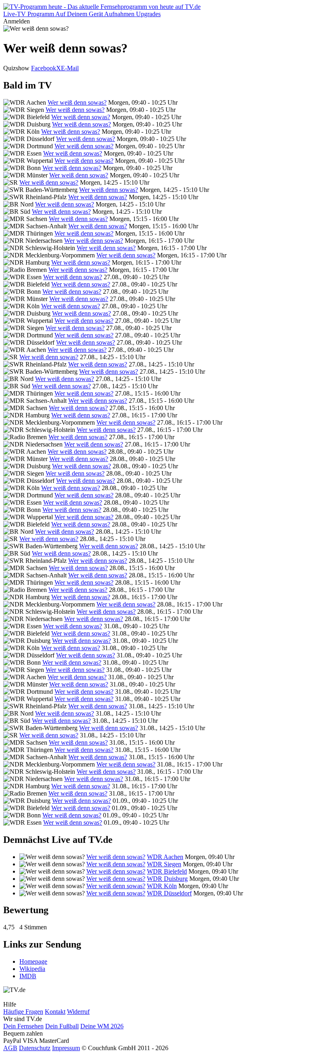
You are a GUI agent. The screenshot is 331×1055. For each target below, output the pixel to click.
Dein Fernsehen (23, 1026)
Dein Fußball (62, 1026)
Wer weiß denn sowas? (77, 102)
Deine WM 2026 (102, 1026)
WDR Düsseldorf (169, 893)
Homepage (33, 961)
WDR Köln (162, 885)
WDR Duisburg (167, 878)
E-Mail (70, 68)
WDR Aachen (165, 856)
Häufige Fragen (23, 1011)
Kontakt (55, 1011)
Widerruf (78, 1011)
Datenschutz (34, 1047)
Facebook (43, 68)
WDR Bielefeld (167, 871)
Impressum (66, 1047)
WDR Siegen (164, 864)
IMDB (27, 976)
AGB (10, 1047)
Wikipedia (32, 968)
